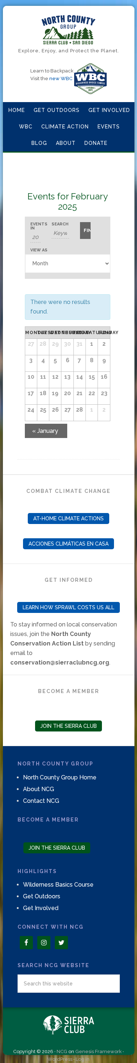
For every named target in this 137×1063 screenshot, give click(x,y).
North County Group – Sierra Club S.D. (68, 29)
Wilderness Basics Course (58, 884)
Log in (83, 1059)
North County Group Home (59, 777)
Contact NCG (41, 800)
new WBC (60, 78)
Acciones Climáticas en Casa (68, 544)
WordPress (59, 1059)
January (45, 430)
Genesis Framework (98, 1051)
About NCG (38, 789)
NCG (62, 1051)
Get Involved (40, 908)
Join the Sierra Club (68, 726)
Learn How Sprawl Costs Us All (68, 607)
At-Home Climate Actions (68, 518)
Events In (35, 226)
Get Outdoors (41, 896)
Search (60, 224)
